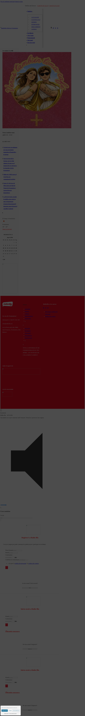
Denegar (10, 710)
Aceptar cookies (4, 710)
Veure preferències (16, 710)
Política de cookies (6, 713)
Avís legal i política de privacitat (12, 713)
